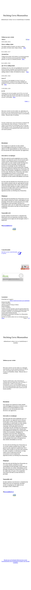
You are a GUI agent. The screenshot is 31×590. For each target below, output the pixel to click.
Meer (24, 48)
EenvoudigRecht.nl (7, 225)
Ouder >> (27, 101)
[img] (15, 5)
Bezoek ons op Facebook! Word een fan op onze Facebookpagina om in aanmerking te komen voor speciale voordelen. (15, 561)
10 (28, 318)
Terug (3, 318)
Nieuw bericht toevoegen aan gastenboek (19, 300)
